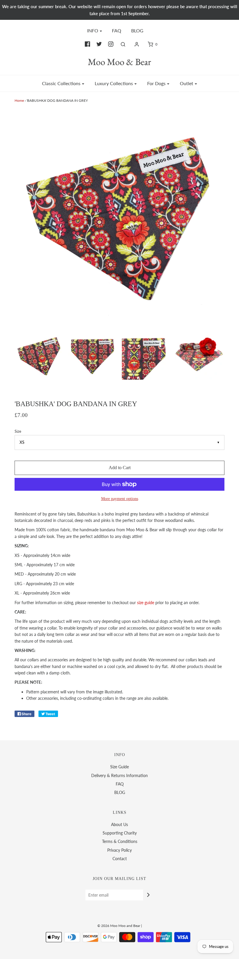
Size (18, 431)
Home (19, 100)
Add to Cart (120, 467)
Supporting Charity (120, 832)
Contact (120, 858)
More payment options (119, 498)
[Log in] (136, 44)
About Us (119, 824)
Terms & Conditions (119, 841)
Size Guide (119, 766)
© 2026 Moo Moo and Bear (118, 925)
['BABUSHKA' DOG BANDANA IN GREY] (39, 355)
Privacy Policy (119, 850)
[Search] (123, 44)
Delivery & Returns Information (119, 775)
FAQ (116, 30)
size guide (145, 602)
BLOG (137, 30)
